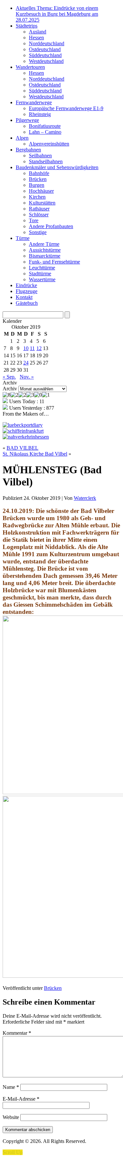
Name (11, 1087)
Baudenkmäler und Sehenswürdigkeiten (57, 167)
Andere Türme (44, 244)
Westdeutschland (46, 61)
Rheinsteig (40, 114)
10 (26, 348)
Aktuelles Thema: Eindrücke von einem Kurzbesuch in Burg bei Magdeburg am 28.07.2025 (57, 14)
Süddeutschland (45, 55)
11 (32, 348)
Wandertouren (30, 67)
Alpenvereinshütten (49, 144)
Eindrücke (26, 285)
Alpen (22, 138)
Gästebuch (27, 303)
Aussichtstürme (45, 250)
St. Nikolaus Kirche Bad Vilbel (35, 454)
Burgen (36, 185)
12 (39, 348)
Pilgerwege (27, 120)
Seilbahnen (40, 155)
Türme (23, 238)
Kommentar (17, 1033)
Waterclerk (85, 498)
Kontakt (24, 297)
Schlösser (39, 214)
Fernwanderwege (34, 102)
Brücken (38, 179)
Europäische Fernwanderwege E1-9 (66, 108)
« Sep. (9, 377)
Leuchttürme (42, 267)
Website (11, 1117)
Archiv (10, 388)
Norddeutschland (46, 43)
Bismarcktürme (44, 256)
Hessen (36, 37)
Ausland (37, 31)
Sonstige (38, 232)
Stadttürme (40, 273)
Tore (33, 220)
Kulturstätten (42, 203)
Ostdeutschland (45, 49)
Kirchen (37, 197)
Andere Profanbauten (51, 226)
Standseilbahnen (46, 161)
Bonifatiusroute (45, 126)
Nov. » (27, 377)
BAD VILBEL (22, 448)
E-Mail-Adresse (21, 1099)
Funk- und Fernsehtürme (54, 262)
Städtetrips (26, 26)
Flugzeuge (26, 291)
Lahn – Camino (45, 132)
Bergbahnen (28, 149)
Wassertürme (42, 279)
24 (26, 362)
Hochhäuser (41, 191)
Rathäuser (39, 208)
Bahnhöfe (39, 173)
